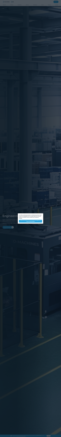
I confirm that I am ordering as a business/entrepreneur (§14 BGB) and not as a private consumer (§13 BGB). (30, 221)
